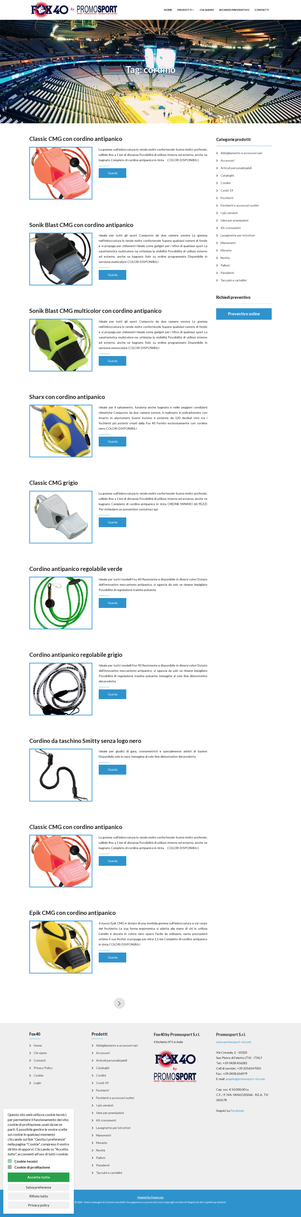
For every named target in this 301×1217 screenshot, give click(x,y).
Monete (226, 250)
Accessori (227, 160)
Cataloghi (227, 175)
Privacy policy (38, 1205)
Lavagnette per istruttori (238, 235)
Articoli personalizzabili (236, 168)
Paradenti (227, 273)
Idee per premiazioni (234, 220)
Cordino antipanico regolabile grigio (75, 654)
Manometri (228, 243)
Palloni (225, 265)
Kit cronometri (231, 228)
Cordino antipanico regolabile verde (75, 568)
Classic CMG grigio (53, 482)
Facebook (237, 1110)
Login (37, 1083)
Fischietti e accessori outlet (240, 205)
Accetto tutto (38, 1177)
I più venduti (229, 213)
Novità (225, 258)
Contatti (262, 9)
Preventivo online (244, 313)
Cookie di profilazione (32, 1167)
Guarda (112, 173)
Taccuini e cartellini (234, 280)
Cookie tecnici (25, 1161)
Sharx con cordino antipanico (67, 396)
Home (168, 9)
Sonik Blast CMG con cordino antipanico (81, 224)
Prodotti (185, 9)
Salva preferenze (38, 1187)
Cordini (225, 183)
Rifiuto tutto (38, 1196)
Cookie (38, 1075)
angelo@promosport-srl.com (245, 1079)
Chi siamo (207, 9)
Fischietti (227, 198)
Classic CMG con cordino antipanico (75, 138)
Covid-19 (227, 190)
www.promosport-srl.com (233, 1042)
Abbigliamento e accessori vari (241, 153)
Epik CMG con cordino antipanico (72, 912)
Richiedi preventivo (234, 9)
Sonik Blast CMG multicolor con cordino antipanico (95, 310)
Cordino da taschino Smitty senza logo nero (85, 740)
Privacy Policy (43, 1068)
